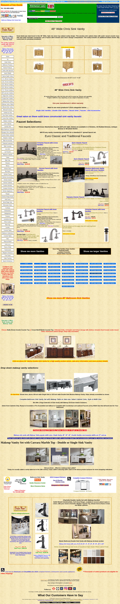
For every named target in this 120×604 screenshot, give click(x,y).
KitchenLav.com (44, 579)
